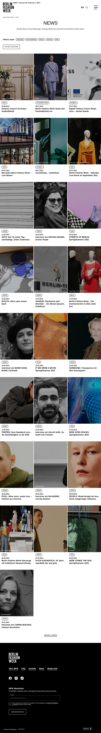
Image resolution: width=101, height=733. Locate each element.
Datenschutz (21, 729)
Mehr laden (50, 635)
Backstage (20, 39)
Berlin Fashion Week (8, 17)
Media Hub (52, 668)
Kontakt (32, 668)
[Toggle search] (87, 7)
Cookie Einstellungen (10, 729)
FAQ (23, 668)
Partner (41, 39)
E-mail (12, 695)
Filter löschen (11, 47)
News (57, 39)
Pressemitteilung (31, 39)
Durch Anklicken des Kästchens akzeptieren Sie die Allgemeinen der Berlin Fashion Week (35, 703)
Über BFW (13, 668)
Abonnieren (17, 712)
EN (82, 7)
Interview (49, 39)
